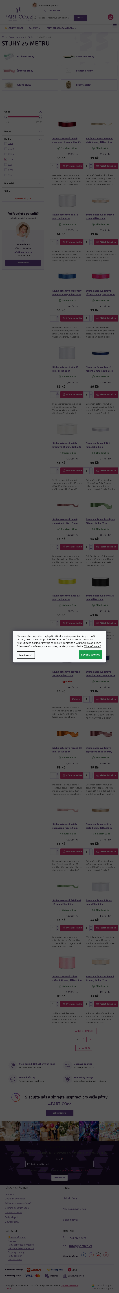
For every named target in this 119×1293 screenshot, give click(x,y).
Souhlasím (90, 654)
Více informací (92, 646)
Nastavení (25, 655)
